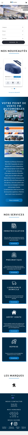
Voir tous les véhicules (13, 92)
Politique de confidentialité (11, 428)
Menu (2, 3)
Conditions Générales (4, 428)
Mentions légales (18, 428)
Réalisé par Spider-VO (24, 428)
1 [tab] (11, 88)
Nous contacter (14, 200)
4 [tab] (15, 88)
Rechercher (12, 42)
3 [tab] (14, 88)
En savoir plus (14, 243)
